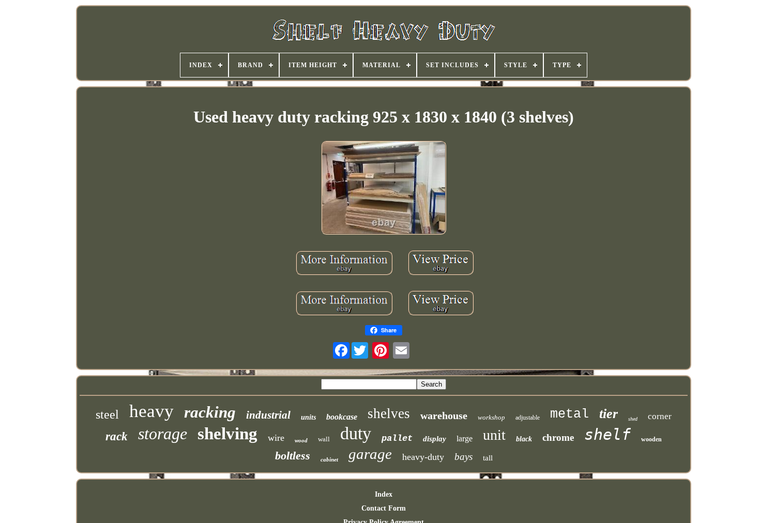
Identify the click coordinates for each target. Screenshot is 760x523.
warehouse (443, 415)
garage (370, 453)
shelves (389, 413)
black (524, 439)
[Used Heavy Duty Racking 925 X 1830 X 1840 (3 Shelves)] (383, 188)
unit (494, 435)
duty (355, 433)
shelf (607, 434)
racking (210, 412)
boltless (292, 455)
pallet (397, 438)
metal (569, 414)
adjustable (527, 417)
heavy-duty (423, 457)
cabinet (329, 459)
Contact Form (383, 508)
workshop (491, 417)
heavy (151, 411)
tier (608, 413)
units (308, 417)
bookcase (341, 416)
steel (107, 414)
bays (463, 456)
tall (488, 458)
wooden (651, 439)
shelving (227, 433)
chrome (558, 437)
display (434, 439)
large (465, 438)
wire (276, 438)
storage (162, 433)
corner (660, 416)
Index (383, 494)
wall (324, 439)
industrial (268, 415)
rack (116, 436)
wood (301, 440)
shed (632, 419)
